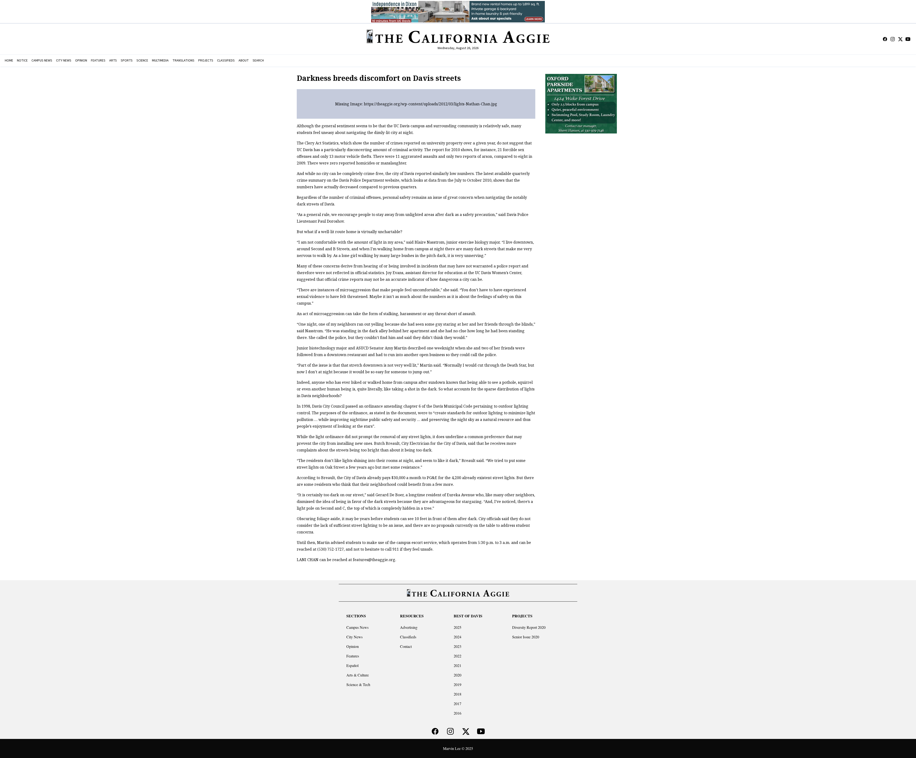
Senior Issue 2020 (525, 636)
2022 (457, 655)
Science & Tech (358, 684)
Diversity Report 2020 (529, 627)
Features (352, 655)
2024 (457, 636)
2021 (457, 665)
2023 (457, 646)
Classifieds (408, 636)
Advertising (408, 627)
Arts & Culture (357, 674)
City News (354, 636)
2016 (457, 713)
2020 (457, 674)
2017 (457, 703)
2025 (457, 627)
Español (352, 665)
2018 (457, 694)
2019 (457, 684)
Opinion (352, 646)
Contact (406, 646)
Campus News (357, 627)
